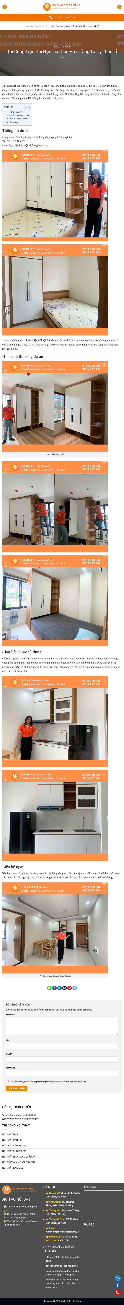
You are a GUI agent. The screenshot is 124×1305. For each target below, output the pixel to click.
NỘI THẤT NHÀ (10, 1134)
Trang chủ (29, 26)
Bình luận (10, 1014)
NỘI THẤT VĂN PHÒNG (14, 1145)
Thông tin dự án (15, 112)
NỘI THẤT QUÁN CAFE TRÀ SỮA (18, 1162)
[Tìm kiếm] (119, 7)
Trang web (10, 1068)
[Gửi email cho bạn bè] (64, 988)
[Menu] (4, 7)
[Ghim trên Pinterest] (69, 988)
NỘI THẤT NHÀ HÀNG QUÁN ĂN (19, 1156)
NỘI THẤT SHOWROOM (14, 1151)
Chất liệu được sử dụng (18, 119)
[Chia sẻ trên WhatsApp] (49, 988)
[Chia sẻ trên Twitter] (59, 988)
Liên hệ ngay (14, 122)
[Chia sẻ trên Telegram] (74, 988)
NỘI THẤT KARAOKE (12, 1167)
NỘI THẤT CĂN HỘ (12, 1140)
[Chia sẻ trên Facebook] (54, 988)
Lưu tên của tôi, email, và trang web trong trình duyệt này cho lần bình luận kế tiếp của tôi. (48, 1081)
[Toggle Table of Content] (25, 107)
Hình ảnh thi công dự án (19, 115)
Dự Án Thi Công (42, 26)
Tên (8, 1040)
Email (9, 1054)
